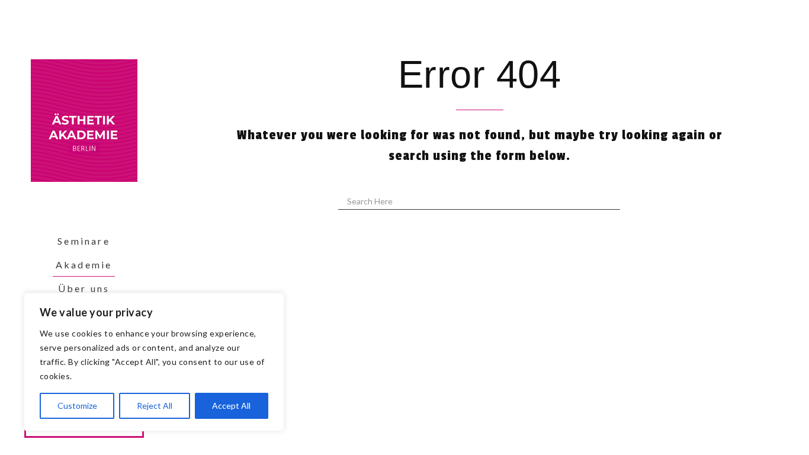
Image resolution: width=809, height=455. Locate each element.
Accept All (231, 405)
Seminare (83, 240)
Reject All (154, 405)
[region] (154, 362)
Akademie (84, 264)
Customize (77, 405)
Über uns (84, 288)
